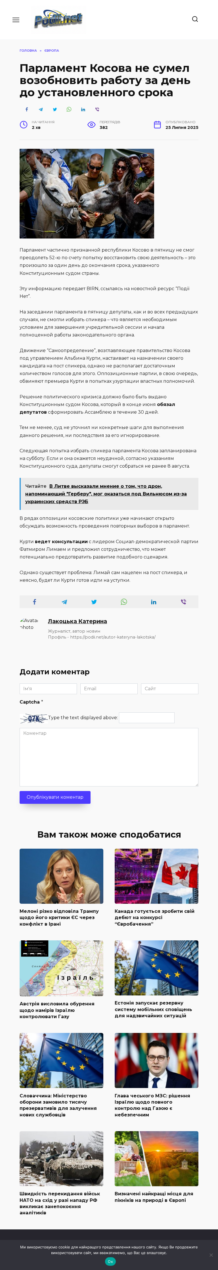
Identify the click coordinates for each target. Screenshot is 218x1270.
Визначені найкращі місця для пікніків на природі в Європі (154, 1197)
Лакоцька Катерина (77, 621)
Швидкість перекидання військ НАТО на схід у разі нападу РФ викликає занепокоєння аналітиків (60, 1203)
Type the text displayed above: (83, 717)
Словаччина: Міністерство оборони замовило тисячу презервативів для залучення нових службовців (58, 1105)
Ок (110, 1261)
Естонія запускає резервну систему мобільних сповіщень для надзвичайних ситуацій (153, 1009)
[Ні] (211, 1255)
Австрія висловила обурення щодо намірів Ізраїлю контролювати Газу (57, 1010)
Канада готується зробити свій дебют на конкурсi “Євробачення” (154, 918)
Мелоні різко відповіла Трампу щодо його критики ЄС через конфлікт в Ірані (59, 918)
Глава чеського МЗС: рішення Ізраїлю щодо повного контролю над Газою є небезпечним (152, 1105)
